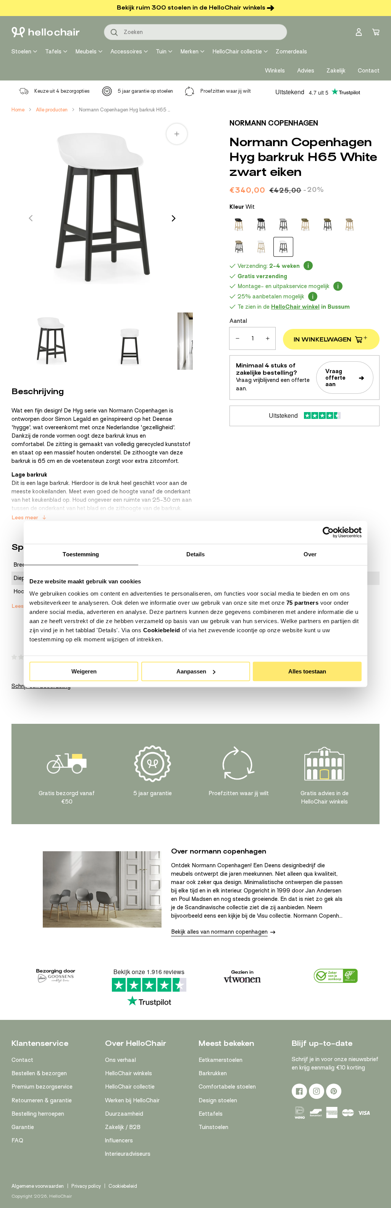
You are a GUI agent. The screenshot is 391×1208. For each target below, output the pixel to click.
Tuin (161, 51)
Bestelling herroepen (37, 1114)
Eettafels (211, 1114)
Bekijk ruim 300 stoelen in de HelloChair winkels (191, 8)
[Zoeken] (114, 32)
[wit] (261, 246)
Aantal (238, 321)
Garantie (22, 1127)
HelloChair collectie (237, 51)
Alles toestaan (307, 671)
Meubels (86, 51)
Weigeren (84, 671)
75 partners (302, 602)
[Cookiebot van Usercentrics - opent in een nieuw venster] (328, 532)
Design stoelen (218, 1100)
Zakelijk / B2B (123, 1127)
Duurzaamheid (124, 1114)
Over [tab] (310, 554)
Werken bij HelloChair (132, 1100)
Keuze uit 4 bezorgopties (62, 91)
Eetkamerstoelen (220, 1060)
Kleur (242, 207)
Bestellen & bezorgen (39, 1073)
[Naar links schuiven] (30, 218)
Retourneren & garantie (41, 1100)
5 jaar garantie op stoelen (145, 91)
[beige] (349, 224)
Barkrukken (213, 1073)
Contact (22, 1060)
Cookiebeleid (161, 630)
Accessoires (126, 51)
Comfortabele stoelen (227, 1087)
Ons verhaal (120, 1060)
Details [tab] (195, 554)
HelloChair (60, 1196)
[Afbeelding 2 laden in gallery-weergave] (128, 341)
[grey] (283, 224)
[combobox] (195, 32)
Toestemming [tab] (81, 554)
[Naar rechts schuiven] (173, 218)
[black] (239, 224)
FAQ (17, 1140)
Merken (189, 51)
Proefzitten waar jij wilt (225, 91)
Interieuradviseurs (127, 1154)
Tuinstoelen (213, 1127)
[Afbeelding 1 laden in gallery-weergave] (51, 341)
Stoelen (21, 51)
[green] (305, 224)
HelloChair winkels (128, 1073)
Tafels (53, 51)
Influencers (119, 1140)
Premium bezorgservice (42, 1087)
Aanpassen (191, 671)
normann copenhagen (273, 123)
